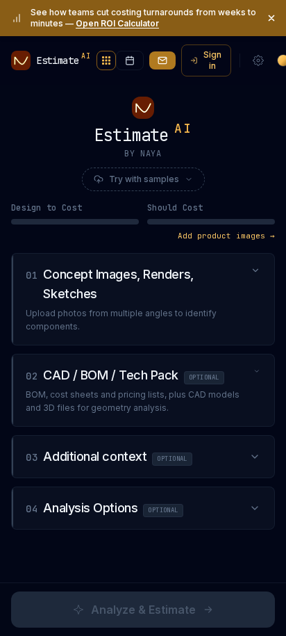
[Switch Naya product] (106, 60)
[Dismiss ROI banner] (271, 18)
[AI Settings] (258, 60)
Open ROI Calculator (117, 23)
